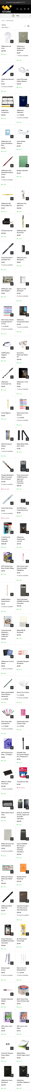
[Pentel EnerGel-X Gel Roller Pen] (7, 248)
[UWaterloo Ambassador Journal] (23, 528)
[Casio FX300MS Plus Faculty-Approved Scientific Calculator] (23, 834)
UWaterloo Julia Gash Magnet (6, 290)
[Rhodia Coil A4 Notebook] (23, 867)
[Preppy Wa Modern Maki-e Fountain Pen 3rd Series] (7, 466)
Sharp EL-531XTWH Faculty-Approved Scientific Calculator (23, 815)
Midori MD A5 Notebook (21, 631)
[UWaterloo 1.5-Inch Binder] (7, 652)
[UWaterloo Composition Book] (23, 310)
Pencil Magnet (6, 413)
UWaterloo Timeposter (5, 111)
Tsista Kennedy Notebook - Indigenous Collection (6, 633)
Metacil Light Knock (5, 969)
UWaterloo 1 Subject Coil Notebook (21, 48)
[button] (25, 9)
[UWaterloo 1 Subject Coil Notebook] (23, 37)
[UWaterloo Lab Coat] (7, 37)
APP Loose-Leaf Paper (6, 1027)
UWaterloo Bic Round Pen (21, 231)
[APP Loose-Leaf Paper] (7, 1017)
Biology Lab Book (22, 170)
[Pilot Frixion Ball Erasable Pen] (7, 712)
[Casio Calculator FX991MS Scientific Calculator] (23, 590)
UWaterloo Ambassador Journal (21, 539)
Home (3, 20)
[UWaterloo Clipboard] (23, 101)
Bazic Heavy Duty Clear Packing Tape (23, 1000)
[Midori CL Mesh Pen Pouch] (7, 772)
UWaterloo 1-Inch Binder (22, 383)
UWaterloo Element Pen (7, 80)
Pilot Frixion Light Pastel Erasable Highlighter (22, 568)
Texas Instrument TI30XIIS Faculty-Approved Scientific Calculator (22, 479)
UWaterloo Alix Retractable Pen (6, 204)
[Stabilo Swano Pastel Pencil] (7, 590)
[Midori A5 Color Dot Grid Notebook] (7, 834)
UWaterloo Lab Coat (6, 47)
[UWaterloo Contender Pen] (7, 373)
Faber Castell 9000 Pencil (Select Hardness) (7, 694)
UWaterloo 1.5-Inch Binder (7, 662)
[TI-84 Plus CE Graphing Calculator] (7, 528)
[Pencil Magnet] (7, 404)
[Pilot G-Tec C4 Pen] (23, 683)
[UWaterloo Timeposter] (7, 101)
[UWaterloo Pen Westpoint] (23, 248)
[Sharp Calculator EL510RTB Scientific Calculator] (7, 930)
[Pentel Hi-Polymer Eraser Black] (7, 1044)
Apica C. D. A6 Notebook (21, 290)
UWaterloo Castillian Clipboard (23, 1081)
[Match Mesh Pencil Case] (7, 803)
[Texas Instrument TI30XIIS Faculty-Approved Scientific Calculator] (23, 466)
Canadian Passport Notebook (23, 662)
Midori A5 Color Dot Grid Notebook (7, 845)
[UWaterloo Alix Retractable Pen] (7, 194)
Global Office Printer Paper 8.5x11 (23, 1054)
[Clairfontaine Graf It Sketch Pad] (23, 712)
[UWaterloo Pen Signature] (23, 194)
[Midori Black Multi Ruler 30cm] (23, 435)
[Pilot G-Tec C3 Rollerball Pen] (23, 959)
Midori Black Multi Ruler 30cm (22, 445)
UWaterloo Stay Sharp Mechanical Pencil (7, 172)
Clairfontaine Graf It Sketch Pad (22, 722)
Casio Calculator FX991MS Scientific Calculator (23, 601)
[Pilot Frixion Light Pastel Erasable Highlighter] (23, 557)
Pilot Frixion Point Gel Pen (22, 414)
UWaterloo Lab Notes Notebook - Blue (7, 143)
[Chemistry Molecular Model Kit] (23, 343)
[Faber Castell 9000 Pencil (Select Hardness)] (7, 683)
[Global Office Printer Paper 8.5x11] (23, 1044)
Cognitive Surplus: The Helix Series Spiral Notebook (23, 908)
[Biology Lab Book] (23, 161)
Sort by (4, 25)
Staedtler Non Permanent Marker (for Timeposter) (23, 754)
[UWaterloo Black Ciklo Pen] (7, 896)
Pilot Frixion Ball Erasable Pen (6, 722)
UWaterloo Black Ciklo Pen (6, 907)
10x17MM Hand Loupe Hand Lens (22, 509)
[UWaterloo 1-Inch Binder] (23, 373)
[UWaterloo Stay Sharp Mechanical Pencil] (7, 161)
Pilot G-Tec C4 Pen (23, 692)
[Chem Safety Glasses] (23, 132)
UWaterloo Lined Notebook (6, 1081)
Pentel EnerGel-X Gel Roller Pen (7, 259)
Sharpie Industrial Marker (7, 1000)
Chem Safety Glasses (21, 142)
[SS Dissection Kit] (7, 221)
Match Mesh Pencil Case (7, 814)
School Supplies (9, 20)
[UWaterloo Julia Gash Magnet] (7, 279)
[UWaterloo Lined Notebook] (7, 1071)
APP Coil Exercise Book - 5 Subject (7, 753)
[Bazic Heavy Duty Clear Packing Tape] (23, 990)
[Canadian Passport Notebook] (23, 652)
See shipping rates (24, 1)
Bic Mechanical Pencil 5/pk (22, 940)
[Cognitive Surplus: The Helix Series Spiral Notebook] (23, 896)
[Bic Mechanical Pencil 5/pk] (23, 930)
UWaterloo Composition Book (23, 321)
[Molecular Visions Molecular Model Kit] (7, 867)
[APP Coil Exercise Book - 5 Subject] (7, 743)
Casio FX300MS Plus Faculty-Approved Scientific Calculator (22, 848)
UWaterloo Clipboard (20, 111)
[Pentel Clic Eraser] (7, 499)
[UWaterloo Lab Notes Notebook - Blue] (7, 132)
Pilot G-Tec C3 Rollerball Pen (21, 969)
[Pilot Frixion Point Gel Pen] (23, 404)
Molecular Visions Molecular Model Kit (7, 879)
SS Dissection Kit (6, 230)
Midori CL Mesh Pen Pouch (6, 783)
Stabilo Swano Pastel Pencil (5, 600)
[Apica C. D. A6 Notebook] (23, 279)
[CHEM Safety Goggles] (7, 343)
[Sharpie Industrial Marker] (7, 990)
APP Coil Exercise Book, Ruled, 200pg (7, 567)
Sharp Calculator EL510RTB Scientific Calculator (7, 941)
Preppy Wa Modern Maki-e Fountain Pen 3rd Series (7, 477)
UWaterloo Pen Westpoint (22, 259)
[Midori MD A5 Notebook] (23, 621)
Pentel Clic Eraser (7, 508)
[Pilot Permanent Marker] (7, 435)
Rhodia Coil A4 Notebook (21, 878)
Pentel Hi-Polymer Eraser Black (7, 1054)
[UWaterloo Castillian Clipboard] (23, 1071)
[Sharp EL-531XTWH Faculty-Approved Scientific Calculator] (23, 803)
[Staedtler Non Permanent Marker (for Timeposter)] (23, 743)
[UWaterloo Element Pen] (7, 70)
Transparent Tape (22, 782)
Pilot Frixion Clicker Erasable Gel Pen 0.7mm (7, 322)
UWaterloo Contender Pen (6, 383)
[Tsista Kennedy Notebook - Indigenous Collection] (7, 621)
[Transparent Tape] (23, 772)
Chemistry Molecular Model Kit (22, 355)
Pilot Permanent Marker (6, 445)
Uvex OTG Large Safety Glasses (22, 80)
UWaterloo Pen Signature (22, 204)
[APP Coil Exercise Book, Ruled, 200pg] (7, 557)
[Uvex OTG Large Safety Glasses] (23, 70)
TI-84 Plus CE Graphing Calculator (5, 539)
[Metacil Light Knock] (7, 959)
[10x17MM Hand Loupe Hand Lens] (23, 499)
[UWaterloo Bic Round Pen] (23, 221)
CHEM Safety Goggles (5, 354)
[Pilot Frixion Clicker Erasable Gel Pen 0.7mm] (7, 310)
